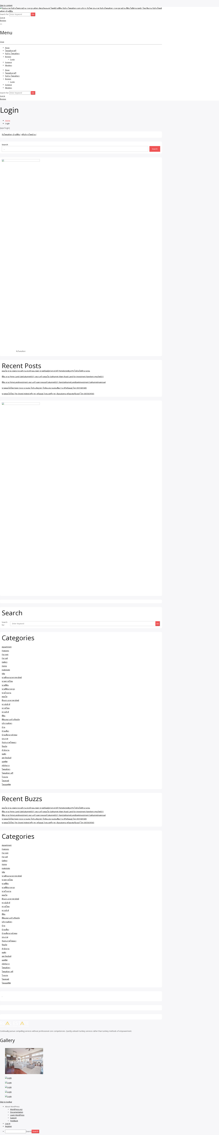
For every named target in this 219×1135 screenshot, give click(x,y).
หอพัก (4, 754)
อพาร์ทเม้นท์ (6, 757)
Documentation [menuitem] (16, 1112)
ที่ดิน (3, 715)
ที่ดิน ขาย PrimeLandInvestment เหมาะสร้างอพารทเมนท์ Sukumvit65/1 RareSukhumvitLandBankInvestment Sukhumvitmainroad (54, 382)
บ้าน (3, 727)
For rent (5, 654)
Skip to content (6, 5)
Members (8, 65)
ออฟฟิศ (4, 761)
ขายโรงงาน (6, 693)
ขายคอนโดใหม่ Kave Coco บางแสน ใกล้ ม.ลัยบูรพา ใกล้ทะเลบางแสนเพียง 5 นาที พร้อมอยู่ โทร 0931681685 (44, 388)
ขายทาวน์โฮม (7, 681)
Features (5, 650)
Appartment (7, 647)
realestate (6, 670)
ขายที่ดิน (5, 685)
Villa (3, 673)
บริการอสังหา (7, 723)
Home (7, 48)
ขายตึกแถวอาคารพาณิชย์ (12, 677)
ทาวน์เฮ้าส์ (6, 704)
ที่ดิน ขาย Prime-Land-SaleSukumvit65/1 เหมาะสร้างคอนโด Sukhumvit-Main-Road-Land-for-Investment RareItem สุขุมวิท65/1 (53, 376)
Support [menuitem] (13, 1118)
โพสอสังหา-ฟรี (7, 773)
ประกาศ (5, 738)
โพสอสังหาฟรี (10, 51)
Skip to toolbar (6, 1102)
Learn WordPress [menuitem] (17, 1115)
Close (2, 42)
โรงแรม (5, 777)
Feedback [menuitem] (14, 1121)
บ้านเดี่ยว (5, 731)
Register (3, 21)
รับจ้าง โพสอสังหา (12, 54)
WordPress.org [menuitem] (16, 1109)
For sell (5, 658)
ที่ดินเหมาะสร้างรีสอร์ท (11, 719)
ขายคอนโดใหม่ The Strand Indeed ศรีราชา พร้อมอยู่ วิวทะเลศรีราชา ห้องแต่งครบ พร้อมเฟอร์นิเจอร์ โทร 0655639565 (48, 393)
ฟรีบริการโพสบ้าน (28, 134)
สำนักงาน (5, 750)
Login (12, 59)
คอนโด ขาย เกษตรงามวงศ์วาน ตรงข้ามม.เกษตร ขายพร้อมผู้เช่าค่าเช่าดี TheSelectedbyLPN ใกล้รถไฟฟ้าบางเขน (46, 371)
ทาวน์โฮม (6, 708)
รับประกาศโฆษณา (9, 742)
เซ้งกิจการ (6, 765)
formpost (8, 62)
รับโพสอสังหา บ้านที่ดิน (11, 134)
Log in (2, 18)
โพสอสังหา (6, 769)
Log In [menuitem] (7, 1123)
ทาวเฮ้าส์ (5, 712)
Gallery (4, 662)
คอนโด (4, 696)
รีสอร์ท (4, 746)
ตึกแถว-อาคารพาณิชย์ (10, 700)
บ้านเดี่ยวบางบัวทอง (9, 735)
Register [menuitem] (8, 1126)
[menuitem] (112, 1106)
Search (5, 144)
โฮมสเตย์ (5, 780)
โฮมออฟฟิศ (6, 784)
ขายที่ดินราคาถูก (8, 689)
